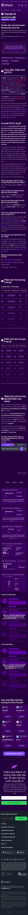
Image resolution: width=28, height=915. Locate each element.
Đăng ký (21, 818)
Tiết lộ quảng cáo (24, 912)
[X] (2, 859)
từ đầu (15, 267)
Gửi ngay (14, 502)
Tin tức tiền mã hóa (9, 259)
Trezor (14, 117)
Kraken (3, 109)
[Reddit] (21, 859)
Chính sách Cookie (18, 912)
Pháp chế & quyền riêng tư (9, 912)
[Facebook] (10, 859)
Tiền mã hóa (6, 10)
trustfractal (9, 442)
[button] (22, 5)
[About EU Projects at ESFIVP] (6, 873)
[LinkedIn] (13, 859)
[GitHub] (24, 859)
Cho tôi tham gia (14, 803)
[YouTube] (8, 859)
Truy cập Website (8, 545)
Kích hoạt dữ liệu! (14, 50)
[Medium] (16, 859)
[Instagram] (18, 859)
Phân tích (8, 716)
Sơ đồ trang (3, 912)
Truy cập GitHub (22, 561)
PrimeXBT (10, 109)
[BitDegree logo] (5, 882)
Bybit (22, 107)
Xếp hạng (13, 10)
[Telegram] (5, 859)
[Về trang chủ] (2, 10)
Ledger (7, 117)
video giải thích (8, 262)
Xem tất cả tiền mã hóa (14, 753)
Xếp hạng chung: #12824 (6, 17)
